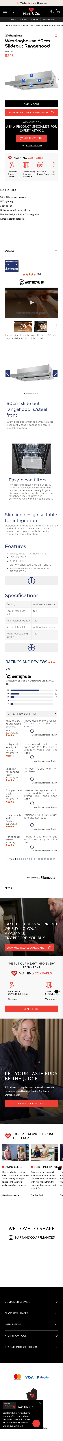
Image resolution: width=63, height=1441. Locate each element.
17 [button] (54, 859)
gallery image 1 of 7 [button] (24, 393)
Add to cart (31, 104)
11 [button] (36, 859)
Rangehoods (28, 25)
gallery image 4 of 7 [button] (31, 393)
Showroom (49, 19)
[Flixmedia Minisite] (31, 266)
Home (7, 25)
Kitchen (23, 19)
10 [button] (34, 859)
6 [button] (25, 859)
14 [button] (45, 859)
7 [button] (27, 859)
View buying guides (11, 1195)
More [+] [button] (28, 753)
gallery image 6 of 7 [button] (35, 393)
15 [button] (48, 859)
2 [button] (17, 859)
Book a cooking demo (32, 1104)
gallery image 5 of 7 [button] (33, 393)
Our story (12, 999)
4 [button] (21, 859)
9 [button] (31, 859)
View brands (51, 999)
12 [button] (39, 859)
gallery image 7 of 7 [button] (37, 393)
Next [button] (55, 373)
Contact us (34, 145)
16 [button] (51, 859)
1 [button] (15, 859)
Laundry (34, 19)
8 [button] (29, 859)
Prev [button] (7, 373)
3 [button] (19, 859)
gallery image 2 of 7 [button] (27, 393)
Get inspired (37, 1195)
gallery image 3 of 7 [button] (29, 393)
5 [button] (23, 859)
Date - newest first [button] (21, 713)
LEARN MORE (31, 1009)
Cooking (13, 19)
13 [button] (42, 859)
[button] (58, 80)
